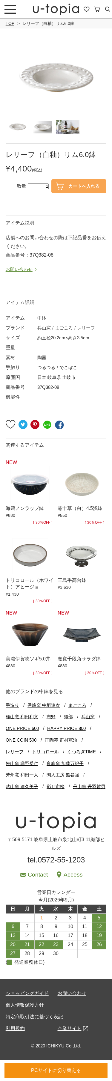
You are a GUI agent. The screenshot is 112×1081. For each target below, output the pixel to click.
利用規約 (15, 1028)
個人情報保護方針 (25, 1005)
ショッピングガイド (27, 993)
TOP (10, 23)
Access (73, 874)
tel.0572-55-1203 (56, 859)
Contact (38, 874)
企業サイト (70, 1028)
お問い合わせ (72, 993)
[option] (56, 78)
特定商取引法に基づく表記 (34, 1016)
